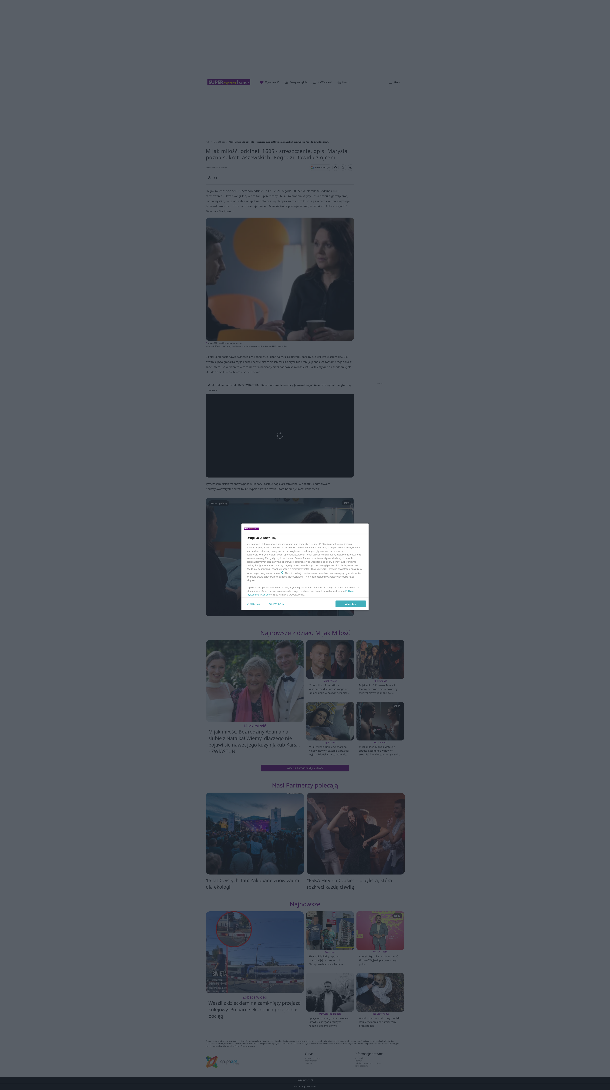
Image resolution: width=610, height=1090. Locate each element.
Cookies (265, 594)
